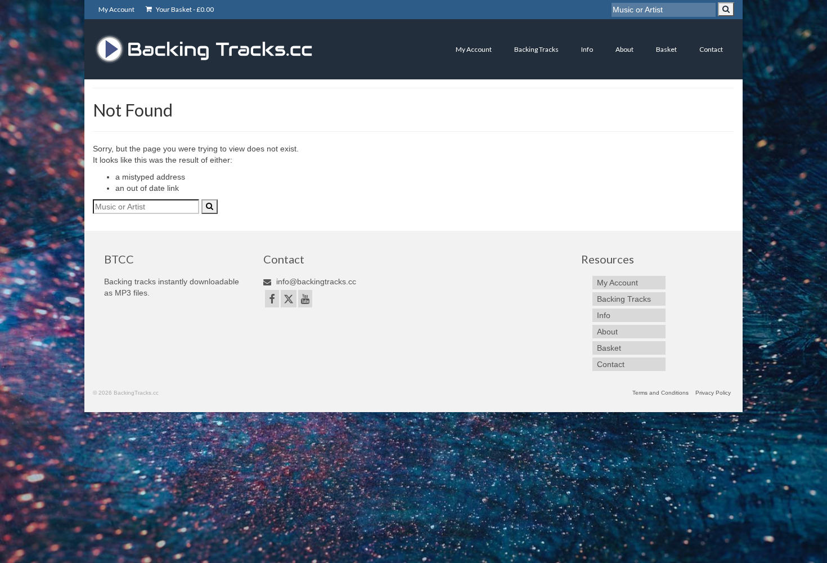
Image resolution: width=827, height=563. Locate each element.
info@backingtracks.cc (315, 281)
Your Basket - (184, 9)
